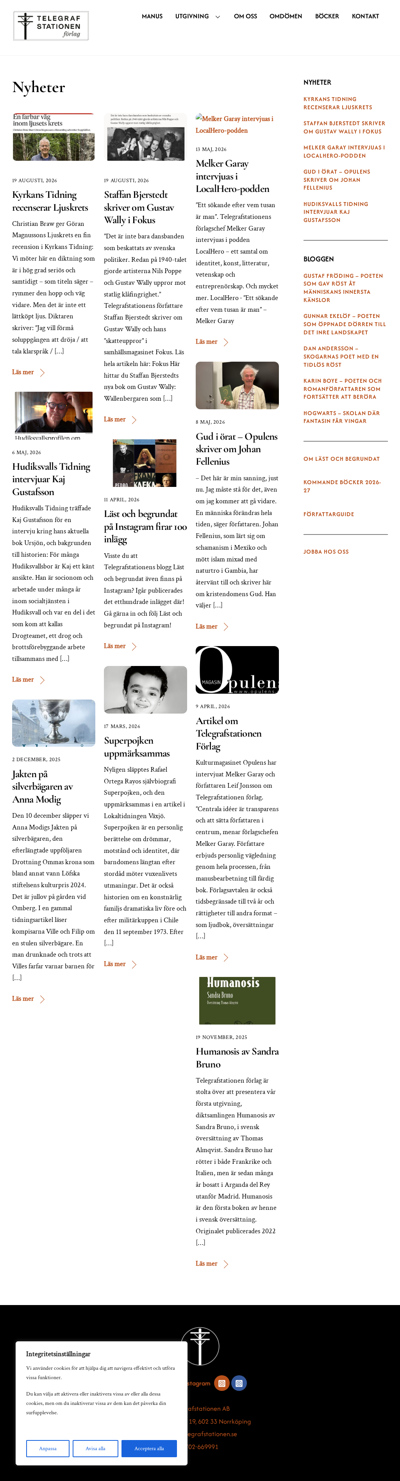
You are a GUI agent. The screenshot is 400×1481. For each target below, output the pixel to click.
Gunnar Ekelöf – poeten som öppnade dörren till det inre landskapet (345, 324)
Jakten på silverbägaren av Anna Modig (42, 786)
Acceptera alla (149, 1448)
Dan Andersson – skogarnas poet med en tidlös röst (341, 357)
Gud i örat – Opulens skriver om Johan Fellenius (237, 449)
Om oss (245, 16)
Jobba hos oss (326, 552)
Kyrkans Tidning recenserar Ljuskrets (50, 200)
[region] (102, 1403)
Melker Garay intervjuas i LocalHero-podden (232, 176)
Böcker (327, 16)
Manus (152, 16)
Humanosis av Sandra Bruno (237, 1057)
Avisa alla (95, 1448)
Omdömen (286, 16)
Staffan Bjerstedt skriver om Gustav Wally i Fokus (139, 207)
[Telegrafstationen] (51, 37)
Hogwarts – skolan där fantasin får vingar (342, 417)
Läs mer (23, 372)
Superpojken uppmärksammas (137, 746)
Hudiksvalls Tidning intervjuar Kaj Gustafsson (51, 479)
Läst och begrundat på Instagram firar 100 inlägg (145, 526)
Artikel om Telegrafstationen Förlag (228, 733)
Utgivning (192, 16)
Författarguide (329, 514)
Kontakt (365, 16)
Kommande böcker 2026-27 (342, 486)
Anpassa (48, 1448)
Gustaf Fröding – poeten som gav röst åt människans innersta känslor (343, 288)
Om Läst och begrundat (342, 459)
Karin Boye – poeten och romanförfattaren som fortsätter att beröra (343, 389)
